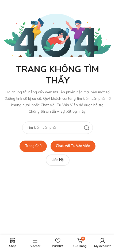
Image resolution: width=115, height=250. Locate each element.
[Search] (86, 128)
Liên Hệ (58, 159)
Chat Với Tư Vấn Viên (73, 146)
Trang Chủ (33, 146)
